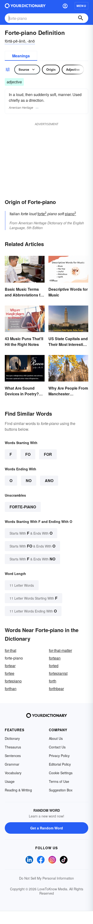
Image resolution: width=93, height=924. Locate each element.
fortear (10, 665)
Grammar (12, 764)
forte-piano (23, 507)
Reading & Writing (18, 790)
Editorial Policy (60, 764)
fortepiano (13, 681)
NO (28, 480)
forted (53, 665)
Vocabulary (13, 772)
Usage (10, 781)
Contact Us (57, 747)
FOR (48, 454)
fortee (9, 673)
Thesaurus (13, 747)
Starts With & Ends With (31, 533)
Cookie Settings (60, 772)
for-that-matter (60, 650)
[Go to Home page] (25, 6)
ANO (49, 480)
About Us (56, 738)
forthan (10, 688)
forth (52, 681)
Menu (81, 6)
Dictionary (12, 738)
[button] (65, 6)
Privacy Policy (59, 755)
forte (41, 213)
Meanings (21, 56)
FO (28, 454)
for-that (10, 650)
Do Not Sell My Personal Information (46, 878)
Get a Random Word (46, 828)
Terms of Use (59, 781)
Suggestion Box (60, 790)
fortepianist (58, 673)
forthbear (56, 688)
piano (70, 213)
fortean (55, 658)
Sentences (13, 755)
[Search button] (80, 18)
